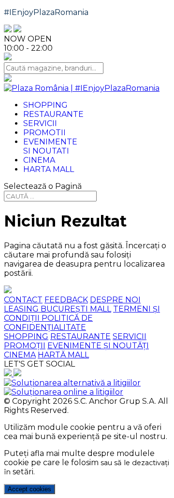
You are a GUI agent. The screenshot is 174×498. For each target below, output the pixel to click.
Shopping (45, 105)
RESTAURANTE (80, 336)
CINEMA (20, 354)
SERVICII (129, 336)
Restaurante (53, 114)
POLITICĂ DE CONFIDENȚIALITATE (48, 322)
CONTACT (23, 299)
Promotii (44, 132)
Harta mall (48, 169)
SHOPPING (26, 336)
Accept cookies (29, 489)
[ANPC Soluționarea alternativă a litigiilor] (72, 382)
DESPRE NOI (115, 299)
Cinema (39, 160)
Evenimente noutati (50, 146)
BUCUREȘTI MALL (76, 308)
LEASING (22, 308)
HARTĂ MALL (63, 354)
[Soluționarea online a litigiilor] (63, 392)
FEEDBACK (66, 299)
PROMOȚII (24, 345)
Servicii (40, 123)
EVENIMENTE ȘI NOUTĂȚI (98, 345)
